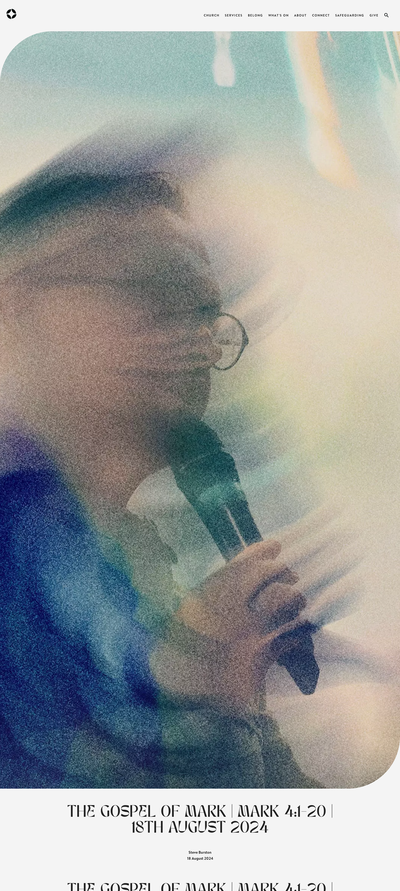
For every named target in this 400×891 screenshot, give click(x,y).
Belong (255, 15)
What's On (278, 15)
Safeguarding (349, 15)
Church (211, 15)
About (300, 15)
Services (233, 15)
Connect (321, 15)
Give (374, 15)
